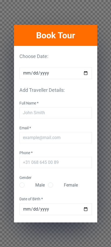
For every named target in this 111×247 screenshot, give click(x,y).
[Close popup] (101, 21)
